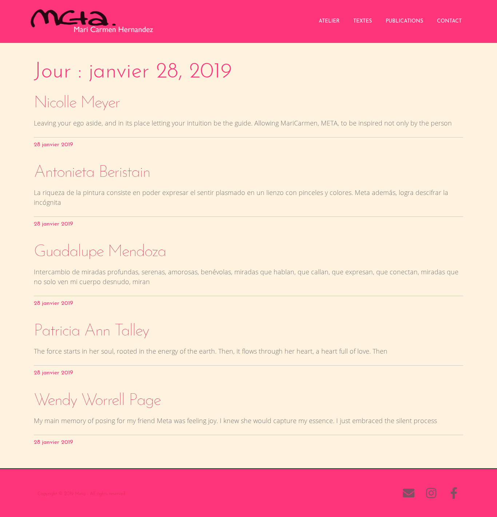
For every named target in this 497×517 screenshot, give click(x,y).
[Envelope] (408, 493)
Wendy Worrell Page (97, 400)
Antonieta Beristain (92, 172)
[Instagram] (431, 493)
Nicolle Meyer (77, 103)
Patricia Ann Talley (91, 331)
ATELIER (329, 21)
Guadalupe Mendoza (100, 252)
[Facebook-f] (454, 493)
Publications (404, 21)
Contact (449, 21)
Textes (362, 21)
